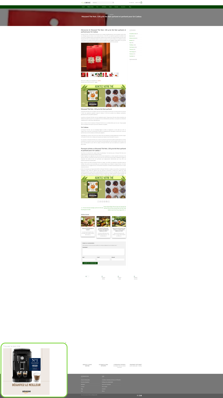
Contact (82, 386)
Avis (82, 391)
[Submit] (113, 3)
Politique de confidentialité (107, 382)
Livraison (104, 388)
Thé (130, 42)
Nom (83, 257)
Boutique (83, 384)
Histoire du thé (132, 38)
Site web (113, 257)
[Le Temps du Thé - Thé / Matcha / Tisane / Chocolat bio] (86, 2)
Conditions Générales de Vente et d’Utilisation (111, 379)
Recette (130, 40)
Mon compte (104, 386)
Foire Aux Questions (85, 382)
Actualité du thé (132, 33)
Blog (82, 388)
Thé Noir (111, 14)
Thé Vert (131, 53)
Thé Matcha (131, 47)
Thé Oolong (131, 51)
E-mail (98, 257)
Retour (103, 391)
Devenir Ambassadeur (85, 379)
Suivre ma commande (106, 384)
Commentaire (85, 247)
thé (87, 80)
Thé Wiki (131, 56)
